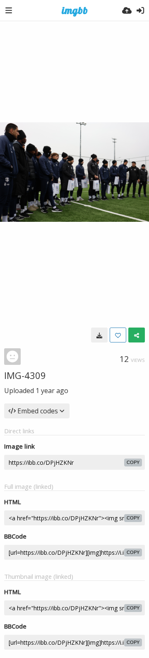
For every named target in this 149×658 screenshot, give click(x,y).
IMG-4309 (25, 375)
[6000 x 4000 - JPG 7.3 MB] (99, 335)
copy (133, 462)
